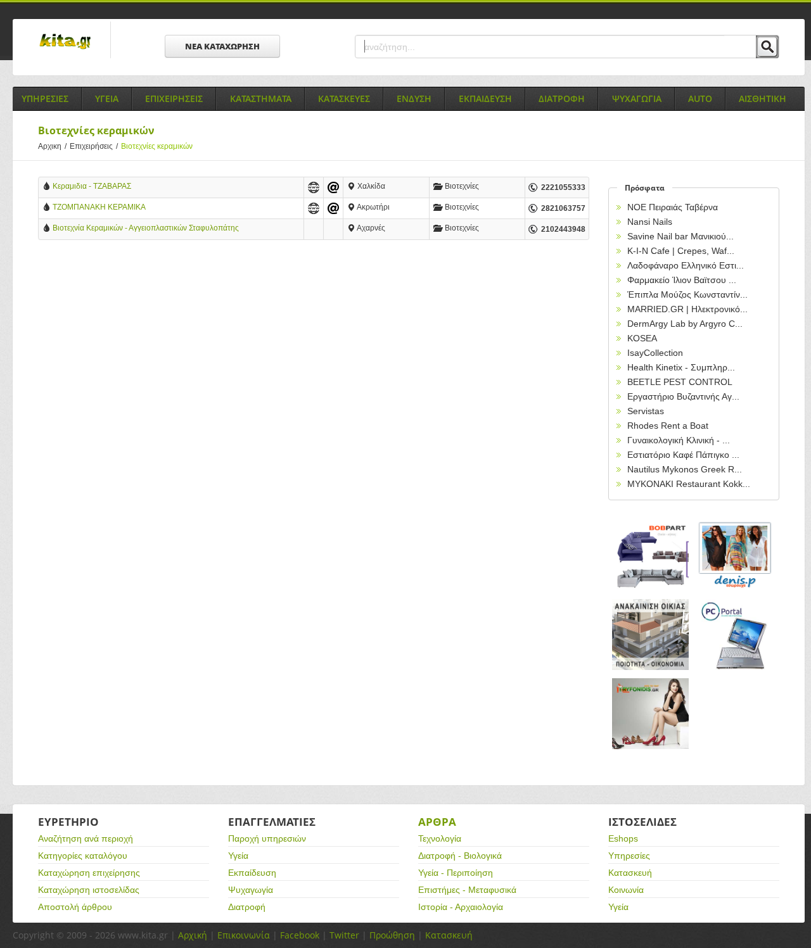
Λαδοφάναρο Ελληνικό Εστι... (685, 265)
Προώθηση (392, 935)
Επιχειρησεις (174, 98)
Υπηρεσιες (45, 98)
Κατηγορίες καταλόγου (82, 855)
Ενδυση (414, 98)
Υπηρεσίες (629, 855)
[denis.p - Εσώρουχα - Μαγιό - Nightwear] (735, 555)
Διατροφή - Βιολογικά (460, 855)
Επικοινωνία (243, 935)
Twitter (344, 935)
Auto (700, 98)
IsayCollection (655, 353)
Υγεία (238, 855)
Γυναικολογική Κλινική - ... (678, 440)
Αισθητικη (762, 98)
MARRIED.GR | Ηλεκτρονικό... (687, 309)
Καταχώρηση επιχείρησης (89, 873)
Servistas (645, 411)
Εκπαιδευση (485, 98)
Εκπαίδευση (252, 873)
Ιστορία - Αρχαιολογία (460, 907)
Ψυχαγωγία (250, 890)
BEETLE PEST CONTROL (679, 382)
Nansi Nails (649, 222)
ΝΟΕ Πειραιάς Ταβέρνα (672, 207)
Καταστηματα (260, 98)
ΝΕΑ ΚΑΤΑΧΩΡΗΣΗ (222, 46)
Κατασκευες (344, 98)
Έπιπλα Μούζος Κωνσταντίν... (687, 294)
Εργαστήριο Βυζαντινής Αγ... (683, 396)
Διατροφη (562, 98)
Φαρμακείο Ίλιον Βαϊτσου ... (681, 280)
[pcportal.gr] (735, 635)
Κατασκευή (630, 873)
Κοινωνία (626, 890)
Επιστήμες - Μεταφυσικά (467, 890)
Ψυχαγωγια (636, 98)
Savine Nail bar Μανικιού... (680, 236)
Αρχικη (52, 146)
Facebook (299, 935)
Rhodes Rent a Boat (667, 425)
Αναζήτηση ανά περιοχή (85, 838)
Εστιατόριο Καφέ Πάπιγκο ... (683, 455)
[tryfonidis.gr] (651, 714)
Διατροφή (246, 907)
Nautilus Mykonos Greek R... (684, 469)
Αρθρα (437, 821)
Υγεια (106, 98)
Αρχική (192, 935)
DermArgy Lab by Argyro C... (685, 324)
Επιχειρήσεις (94, 146)
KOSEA (642, 338)
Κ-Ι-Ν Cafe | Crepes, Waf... (680, 251)
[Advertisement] (313, 354)
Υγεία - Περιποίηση (455, 873)
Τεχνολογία (439, 838)
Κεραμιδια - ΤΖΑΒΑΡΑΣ (92, 186)
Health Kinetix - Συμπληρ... (681, 367)
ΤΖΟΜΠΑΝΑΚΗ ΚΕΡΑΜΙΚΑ (99, 207)
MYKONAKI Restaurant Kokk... (688, 484)
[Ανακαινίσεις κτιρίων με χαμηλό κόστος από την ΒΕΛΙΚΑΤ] (651, 635)
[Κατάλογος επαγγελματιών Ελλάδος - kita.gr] (65, 37)
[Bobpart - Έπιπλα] (651, 555)
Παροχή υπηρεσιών (267, 838)
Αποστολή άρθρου (75, 907)
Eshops (623, 838)
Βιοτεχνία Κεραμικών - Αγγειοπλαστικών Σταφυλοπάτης (146, 228)
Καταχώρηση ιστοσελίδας (88, 890)
